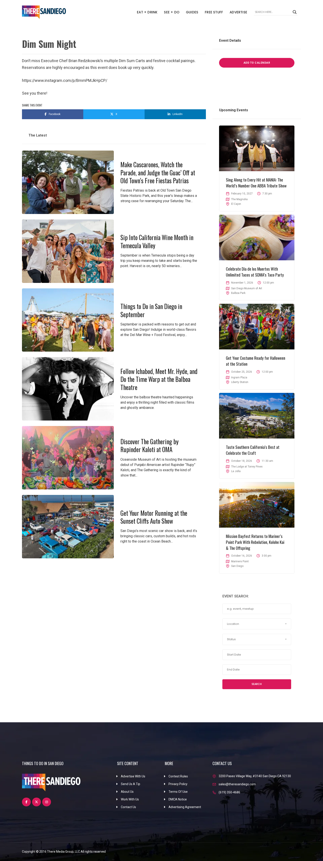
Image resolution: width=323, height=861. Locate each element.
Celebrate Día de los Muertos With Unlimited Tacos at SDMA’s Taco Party (255, 272)
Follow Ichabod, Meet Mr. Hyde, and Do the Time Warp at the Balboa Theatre (159, 379)
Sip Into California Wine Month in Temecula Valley (156, 241)
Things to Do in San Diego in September (151, 310)
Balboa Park (238, 293)
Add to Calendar (256, 62)
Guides (192, 12)
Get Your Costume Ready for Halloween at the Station (255, 361)
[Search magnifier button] (295, 12)
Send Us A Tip (130, 784)
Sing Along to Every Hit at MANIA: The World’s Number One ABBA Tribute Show (256, 182)
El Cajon (236, 203)
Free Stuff (214, 12)
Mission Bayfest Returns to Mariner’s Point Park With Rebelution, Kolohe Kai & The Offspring (255, 542)
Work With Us (130, 799)
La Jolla (236, 471)
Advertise (238, 12)
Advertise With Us (133, 776)
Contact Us (128, 807)
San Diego (237, 566)
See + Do (171, 12)
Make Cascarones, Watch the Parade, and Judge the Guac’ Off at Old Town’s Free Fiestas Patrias (157, 172)
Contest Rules (178, 776)
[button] (256, 623)
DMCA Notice (178, 799)
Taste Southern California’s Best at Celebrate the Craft (252, 450)
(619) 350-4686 (229, 792)
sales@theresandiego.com (237, 784)
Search (257, 684)
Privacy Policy (178, 784)
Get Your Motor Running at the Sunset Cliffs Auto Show (153, 517)
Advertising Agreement (185, 807)
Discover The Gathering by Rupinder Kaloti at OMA (149, 445)
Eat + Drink (147, 12)
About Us (127, 791)
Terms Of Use (178, 791)
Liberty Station (239, 382)
